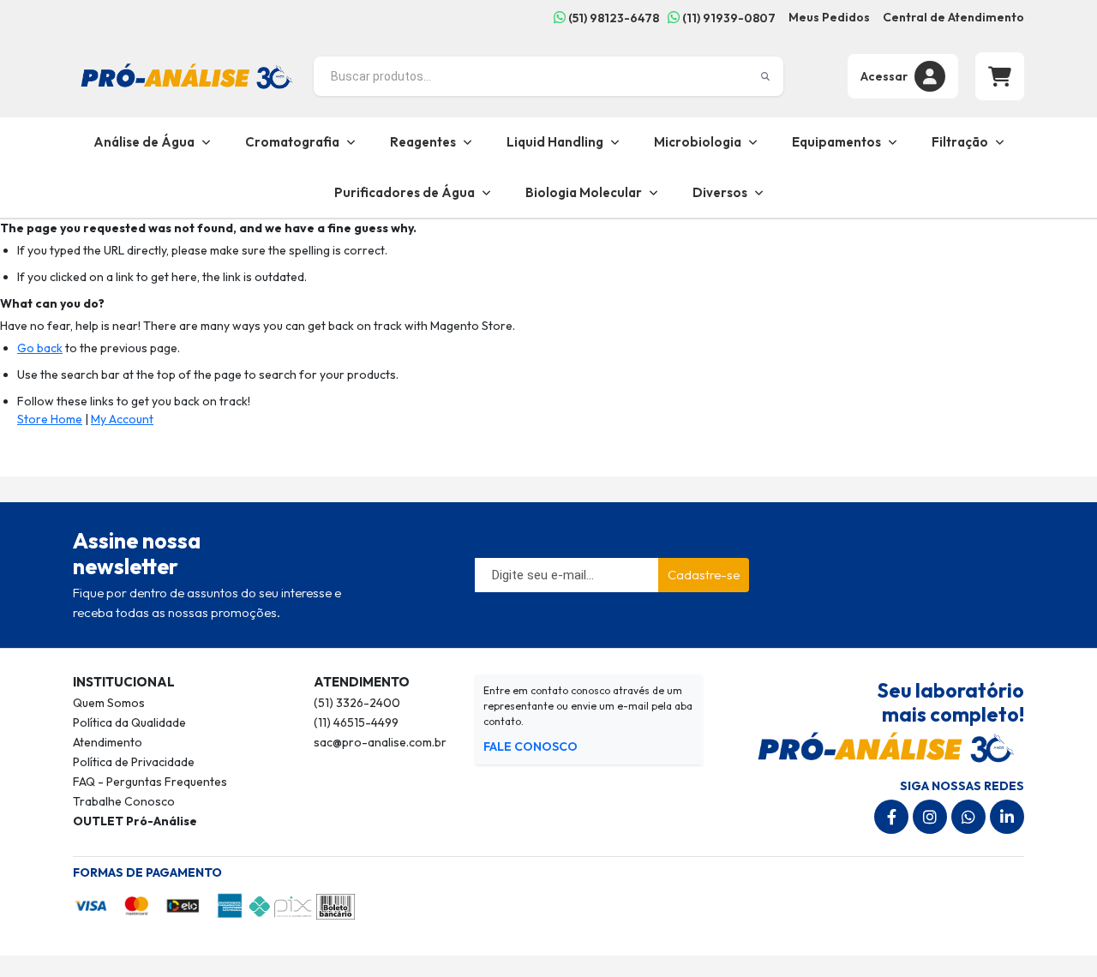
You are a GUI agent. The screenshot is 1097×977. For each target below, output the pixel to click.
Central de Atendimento (953, 17)
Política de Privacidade (134, 762)
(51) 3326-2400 (357, 702)
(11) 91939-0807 (728, 18)
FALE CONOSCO (530, 746)
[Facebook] (891, 817)
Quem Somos (109, 702)
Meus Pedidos (829, 17)
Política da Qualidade (129, 722)
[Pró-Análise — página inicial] (187, 74)
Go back (40, 348)
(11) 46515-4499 (356, 722)
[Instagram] (930, 817)
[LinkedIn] (1007, 817)
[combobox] (548, 76)
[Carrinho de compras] (999, 76)
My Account (122, 419)
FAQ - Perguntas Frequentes (150, 781)
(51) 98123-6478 (612, 18)
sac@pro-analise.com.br (380, 742)
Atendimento (107, 742)
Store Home (49, 419)
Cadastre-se (704, 574)
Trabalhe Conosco (124, 801)
